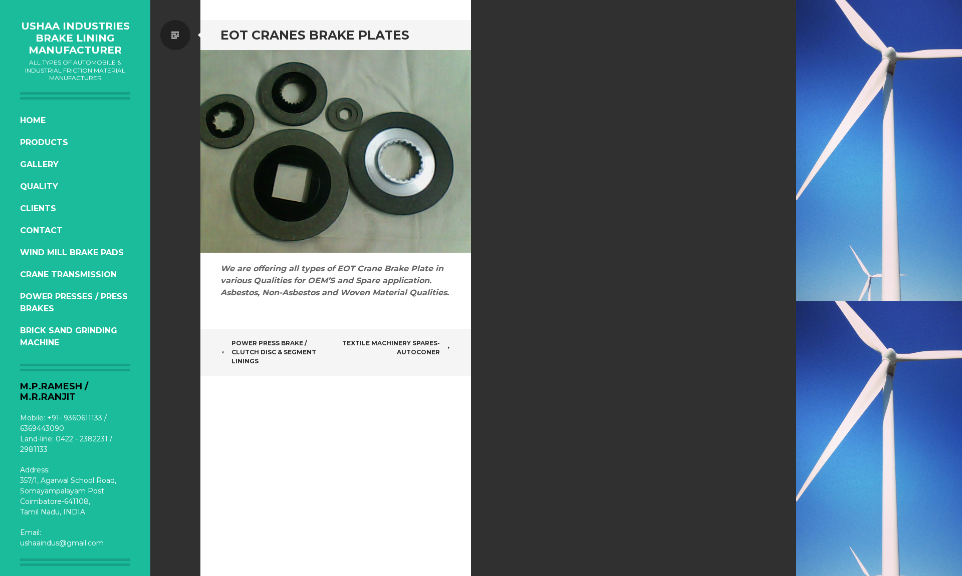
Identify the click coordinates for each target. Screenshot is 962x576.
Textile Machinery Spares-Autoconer (391, 347)
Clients (38, 208)
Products (44, 142)
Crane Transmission (68, 274)
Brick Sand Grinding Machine (68, 336)
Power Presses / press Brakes (74, 302)
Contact (41, 230)
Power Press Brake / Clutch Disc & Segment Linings (273, 352)
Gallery (39, 164)
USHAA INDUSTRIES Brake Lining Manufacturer (75, 38)
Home (33, 120)
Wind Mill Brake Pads (72, 252)
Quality (39, 186)
